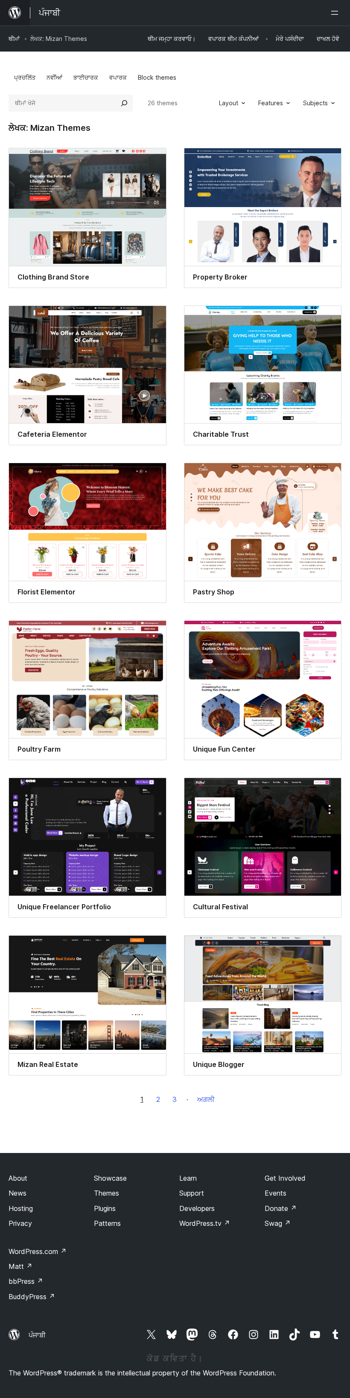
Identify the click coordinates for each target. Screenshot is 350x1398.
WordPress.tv (204, 1223)
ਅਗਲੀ (206, 1099)
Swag (278, 1223)
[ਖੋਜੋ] (124, 103)
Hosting (21, 1208)
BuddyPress (32, 1296)
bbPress (26, 1281)
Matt (20, 1266)
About (18, 1178)
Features (270, 103)
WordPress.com (38, 1251)
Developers (197, 1208)
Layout (228, 103)
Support (191, 1193)
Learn (188, 1178)
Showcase (110, 1178)
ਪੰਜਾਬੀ (37, 1335)
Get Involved (285, 1178)
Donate (281, 1208)
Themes (106, 1193)
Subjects (315, 103)
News (17, 1193)
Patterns (107, 1223)
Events (275, 1193)
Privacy (20, 1223)
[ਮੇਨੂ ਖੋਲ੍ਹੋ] (336, 13)
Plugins (105, 1208)
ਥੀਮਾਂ (14, 38)
